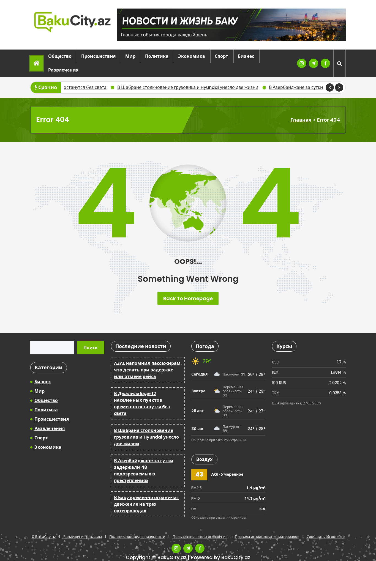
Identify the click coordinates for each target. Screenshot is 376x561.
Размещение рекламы (82, 536)
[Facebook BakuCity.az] (325, 63)
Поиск (90, 347)
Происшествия (98, 56)
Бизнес (246, 56)
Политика (156, 56)
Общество (60, 56)
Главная (301, 119)
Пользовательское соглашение (200, 536)
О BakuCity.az (44, 536)
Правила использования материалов (267, 536)
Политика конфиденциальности (137, 536)
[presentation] (330, 87)
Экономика (191, 56)
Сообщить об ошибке (326, 536)
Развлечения (63, 70)
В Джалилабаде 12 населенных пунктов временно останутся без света (142, 403)
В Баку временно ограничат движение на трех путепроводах (146, 504)
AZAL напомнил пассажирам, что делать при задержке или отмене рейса (148, 370)
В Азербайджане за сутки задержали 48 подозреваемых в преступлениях (143, 471)
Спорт (221, 56)
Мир (130, 56)
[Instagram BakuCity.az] (301, 63)
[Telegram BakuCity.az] (313, 63)
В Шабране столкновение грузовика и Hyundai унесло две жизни (162, 87)
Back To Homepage (188, 298)
